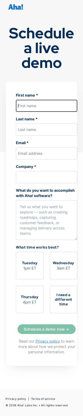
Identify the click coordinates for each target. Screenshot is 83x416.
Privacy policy (48, 341)
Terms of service (43, 399)
